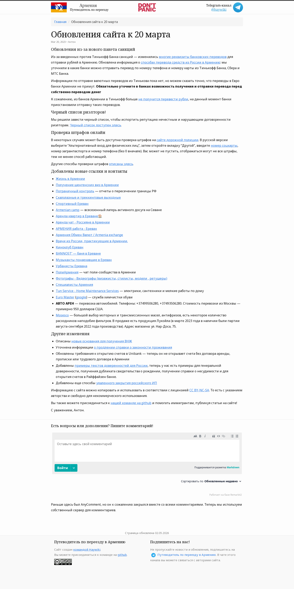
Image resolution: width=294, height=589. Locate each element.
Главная (60, 22)
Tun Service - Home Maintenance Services (87, 291)
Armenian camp (67, 210)
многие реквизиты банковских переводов (193, 57)
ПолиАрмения (67, 272)
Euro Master (65, 297)
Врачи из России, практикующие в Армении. (92, 241)
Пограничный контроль (75, 191)
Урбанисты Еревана (71, 266)
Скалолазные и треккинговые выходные (88, 197)
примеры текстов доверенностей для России (111, 365)
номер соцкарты (224, 145)
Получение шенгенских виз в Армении (87, 185)
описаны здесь (121, 164)
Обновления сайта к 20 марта (94, 22)
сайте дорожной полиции (177, 140)
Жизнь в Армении (70, 178)
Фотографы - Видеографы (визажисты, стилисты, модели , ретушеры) (111, 278)
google (81, 297)
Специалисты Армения (74, 284)
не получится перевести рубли (163, 99)
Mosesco (62, 315)
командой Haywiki (86, 549)
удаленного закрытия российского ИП (126, 383)
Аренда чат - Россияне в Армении (83, 222)
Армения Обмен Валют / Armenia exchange (89, 235)
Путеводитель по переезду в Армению (186, 555)
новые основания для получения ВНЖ (101, 341)
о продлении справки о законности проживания (133, 347)
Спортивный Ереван (72, 203)
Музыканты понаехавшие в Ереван (84, 260)
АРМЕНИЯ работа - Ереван (76, 228)
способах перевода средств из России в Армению (180, 62)
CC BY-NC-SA (199, 390)
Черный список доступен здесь (95, 125)
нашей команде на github (131, 403)
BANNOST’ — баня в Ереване (78, 253)
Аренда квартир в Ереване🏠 (79, 216)
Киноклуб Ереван (69, 247)
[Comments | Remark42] (147, 465)
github (122, 555)
